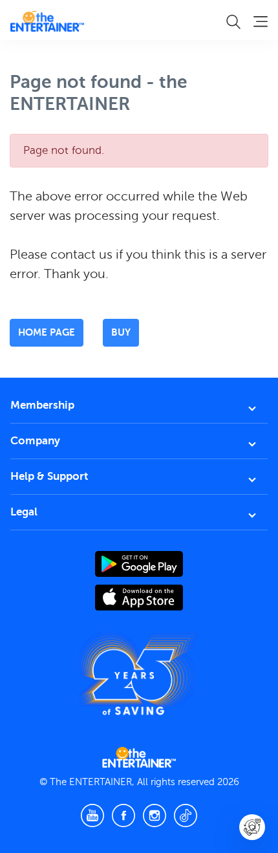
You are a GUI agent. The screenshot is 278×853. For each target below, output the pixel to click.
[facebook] (123, 815)
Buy (121, 332)
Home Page (46, 332)
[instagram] (154, 815)
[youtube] (92, 815)
